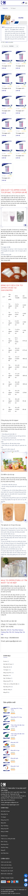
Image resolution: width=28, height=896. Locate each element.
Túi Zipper (4, 63)
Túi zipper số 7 (20, 111)
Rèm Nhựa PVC (7, 687)
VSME (8, 893)
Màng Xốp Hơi (6, 667)
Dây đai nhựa (4, 836)
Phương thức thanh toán (7, 868)
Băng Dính (5, 675)
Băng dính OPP (14, 742)
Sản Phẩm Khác (4, 853)
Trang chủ (5, 8)
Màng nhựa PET (7, 681)
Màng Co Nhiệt (4, 831)
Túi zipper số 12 (6, 66)
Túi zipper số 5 (6, 133)
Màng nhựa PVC (7, 672)
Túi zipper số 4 (20, 133)
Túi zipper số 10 (6, 88)
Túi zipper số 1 (6, 178)
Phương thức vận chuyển (7, 871)
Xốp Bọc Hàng (6, 689)
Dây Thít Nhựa (7, 678)
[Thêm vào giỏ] (10, 61)
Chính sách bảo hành (6, 862)
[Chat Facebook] (26, 880)
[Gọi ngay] (26, 876)
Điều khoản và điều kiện (6, 873)
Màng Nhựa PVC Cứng (16, 717)
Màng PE (5, 692)
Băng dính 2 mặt (15, 766)
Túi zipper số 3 (6, 156)
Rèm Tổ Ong (4, 841)
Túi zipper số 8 (6, 111)
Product (5, 661)
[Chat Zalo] (26, 885)
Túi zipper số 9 (20, 88)
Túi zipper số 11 (20, 66)
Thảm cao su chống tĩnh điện (10, 684)
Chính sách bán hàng (6, 865)
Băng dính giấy (14, 758)
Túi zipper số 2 (20, 156)
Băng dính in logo (15, 750)
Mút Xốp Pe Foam (7, 664)
